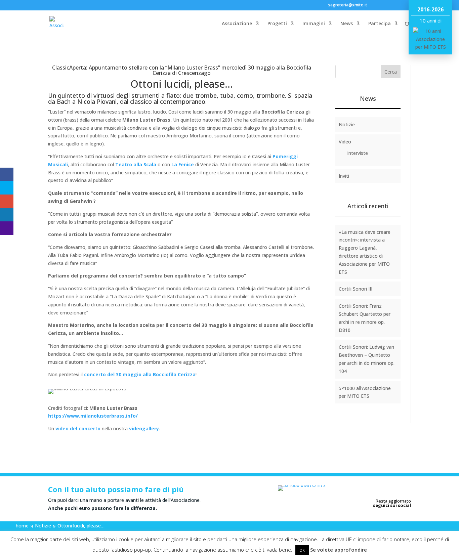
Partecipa (379, 24)
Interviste (357, 153)
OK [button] (302, 550)
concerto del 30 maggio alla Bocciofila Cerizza (140, 374)
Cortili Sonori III (355, 289)
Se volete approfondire (338, 549)
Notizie (347, 124)
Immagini (313, 24)
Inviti (344, 176)
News (346, 24)
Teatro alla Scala (135, 164)
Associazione (237, 24)
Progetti (277, 24)
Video (345, 141)
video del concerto (77, 428)
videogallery (144, 428)
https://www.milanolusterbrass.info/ (93, 416)
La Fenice (182, 164)
